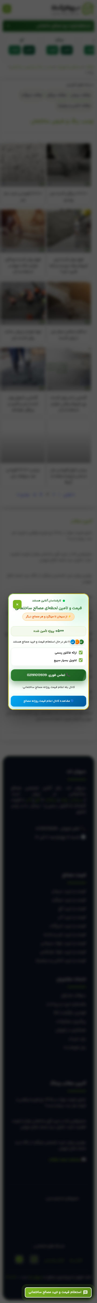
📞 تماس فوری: (48, 675)
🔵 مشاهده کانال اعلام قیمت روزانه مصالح (48, 701)
